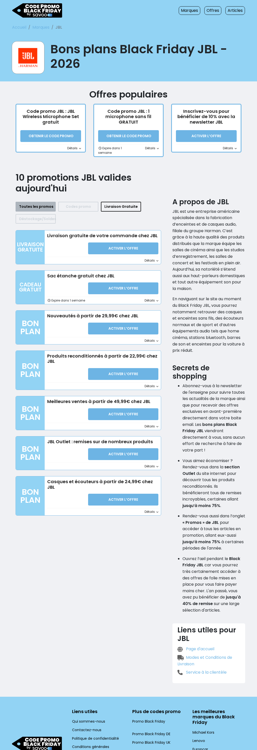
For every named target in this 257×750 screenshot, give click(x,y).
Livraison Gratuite (121, 206)
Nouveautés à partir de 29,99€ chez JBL (92, 316)
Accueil (19, 27)
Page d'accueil (199, 649)
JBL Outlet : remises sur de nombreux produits (100, 441)
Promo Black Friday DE (151, 733)
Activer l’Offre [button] (206, 135)
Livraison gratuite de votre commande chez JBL (102, 235)
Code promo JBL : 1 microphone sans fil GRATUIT (128, 116)
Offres (213, 10)
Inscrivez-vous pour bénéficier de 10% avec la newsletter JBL (206, 116)
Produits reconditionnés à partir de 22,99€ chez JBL (102, 359)
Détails (72, 148)
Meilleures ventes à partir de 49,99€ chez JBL (98, 401)
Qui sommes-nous (88, 721)
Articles (235, 10)
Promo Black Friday (148, 721)
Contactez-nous (86, 729)
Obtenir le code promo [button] (51, 135)
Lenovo (198, 740)
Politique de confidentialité (95, 738)
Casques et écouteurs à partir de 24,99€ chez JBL (100, 484)
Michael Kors (203, 732)
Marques (189, 10)
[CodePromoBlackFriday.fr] (37, 10)
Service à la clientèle (206, 672)
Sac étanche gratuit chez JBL (80, 276)
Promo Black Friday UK (151, 742)
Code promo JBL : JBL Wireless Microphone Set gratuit (51, 116)
